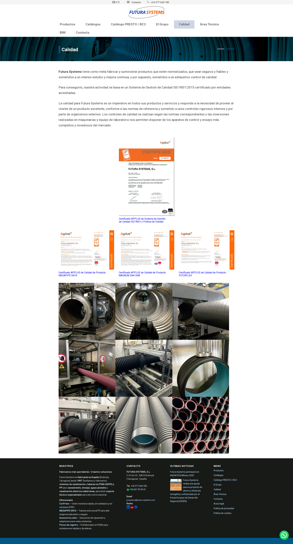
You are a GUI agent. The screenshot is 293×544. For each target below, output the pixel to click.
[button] (284, 535)
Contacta (82, 32)
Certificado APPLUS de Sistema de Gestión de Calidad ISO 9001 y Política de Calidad (142, 220)
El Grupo (162, 24)
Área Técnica (209, 24)
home (220, 48)
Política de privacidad (224, 508)
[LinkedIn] (128, 508)
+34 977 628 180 (139, 486)
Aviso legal (219, 503)
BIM (62, 32)
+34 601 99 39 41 (137, 489)
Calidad (184, 24)
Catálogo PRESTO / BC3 (128, 24)
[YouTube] (132, 508)
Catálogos (93, 24)
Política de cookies (222, 513)
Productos (67, 24)
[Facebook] (135, 508)
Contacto (136, 2)
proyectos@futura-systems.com (141, 500)
